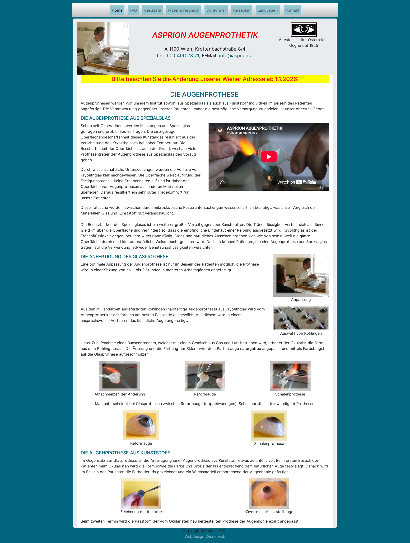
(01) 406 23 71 (183, 55)
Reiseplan (241, 10)
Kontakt (292, 10)
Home (118, 10)
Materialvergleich (183, 10)
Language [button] (266, 10)
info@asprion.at (236, 55)
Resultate (152, 10)
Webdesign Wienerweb (205, 536)
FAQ (133, 10)
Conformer (216, 10)
